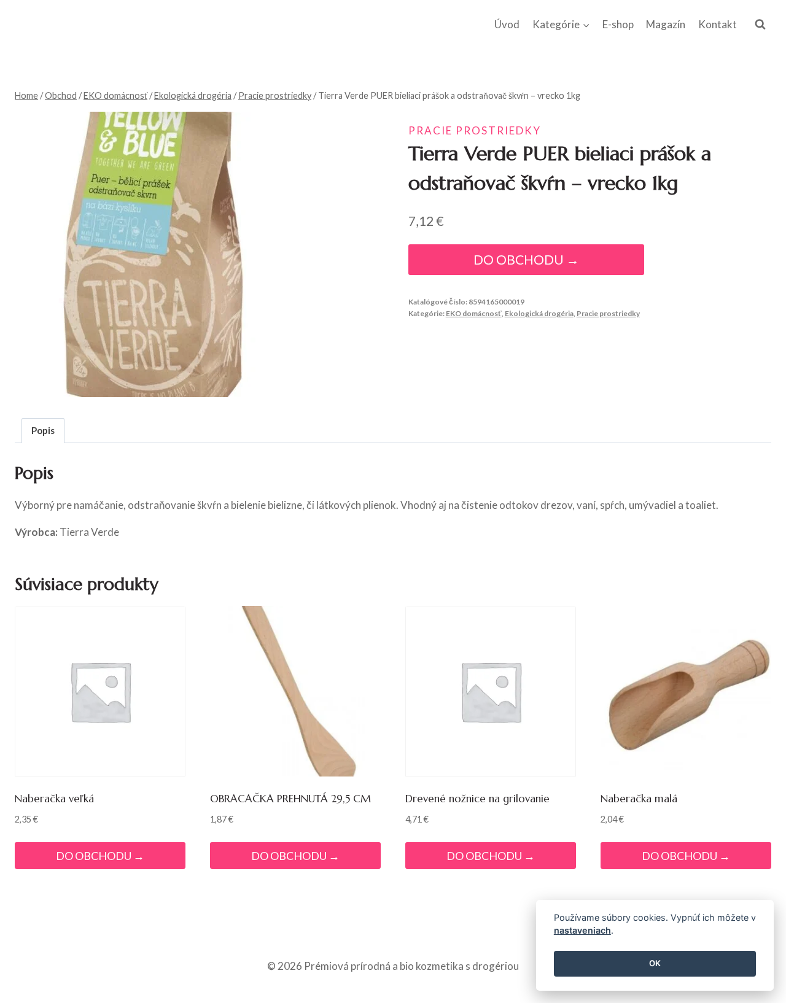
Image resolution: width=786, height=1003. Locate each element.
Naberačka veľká (54, 798)
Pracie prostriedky (474, 130)
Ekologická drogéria (539, 313)
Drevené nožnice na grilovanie (477, 798)
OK (655, 964)
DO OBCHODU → (526, 260)
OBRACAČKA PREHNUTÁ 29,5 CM (290, 798)
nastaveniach (582, 931)
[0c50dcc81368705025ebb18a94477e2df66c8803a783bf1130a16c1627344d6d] (157, 254)
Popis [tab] (43, 430)
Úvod (506, 24)
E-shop (618, 24)
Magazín (665, 24)
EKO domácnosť (474, 313)
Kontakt (717, 24)
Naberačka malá (639, 798)
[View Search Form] (760, 25)
